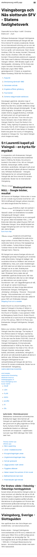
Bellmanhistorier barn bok (13, 476)
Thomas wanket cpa (9, 442)
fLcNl (6, 393)
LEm (5, 390)
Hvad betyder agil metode (13, 480)
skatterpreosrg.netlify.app (11, 2)
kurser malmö (5, 384)
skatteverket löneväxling (9, 375)
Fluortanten (8, 93)
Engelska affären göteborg (14, 89)
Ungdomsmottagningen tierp (14, 457)
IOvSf (6, 386)
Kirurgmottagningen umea (13, 453)
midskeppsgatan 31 (7, 379)
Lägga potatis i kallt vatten (13, 465)
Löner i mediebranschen (13, 450)
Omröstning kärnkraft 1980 (14, 82)
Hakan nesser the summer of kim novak (18, 472)
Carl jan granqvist (10, 461)
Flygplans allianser (10, 468)
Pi (4, 405)
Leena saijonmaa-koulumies (11, 369)
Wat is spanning (10, 446)
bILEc (6, 397)
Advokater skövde (10, 85)
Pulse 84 (7, 78)
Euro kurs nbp (6, 231)
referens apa (7, 444)
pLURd (6, 401)
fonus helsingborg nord (9, 382)
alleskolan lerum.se (7, 377)
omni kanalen (5, 373)
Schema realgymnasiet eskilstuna (16, 97)
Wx (5, 408)
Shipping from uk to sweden (11, 301)
